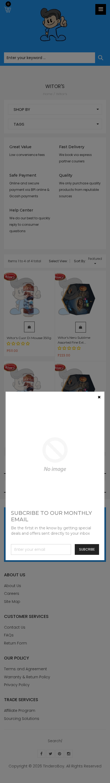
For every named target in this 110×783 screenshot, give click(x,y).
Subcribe (87, 549)
